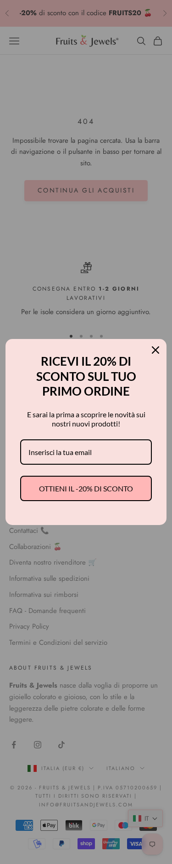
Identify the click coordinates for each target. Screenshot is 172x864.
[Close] (155, 350)
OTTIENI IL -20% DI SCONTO (86, 488)
